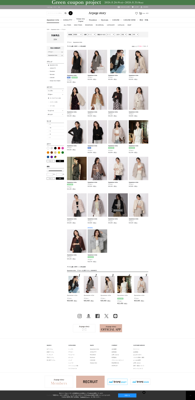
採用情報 (114, 352)
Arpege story (84, 328)
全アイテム (50, 349)
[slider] (48, 171)
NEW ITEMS (78, 25)
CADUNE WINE (130, 20)
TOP (48, 29)
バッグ (70, 360)
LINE (115, 316)
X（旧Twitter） (106, 316)
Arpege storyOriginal (80, 20)
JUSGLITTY (67, 20)
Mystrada (104, 20)
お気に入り (136, 13)
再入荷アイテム (51, 360)
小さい (140, 46)
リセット (51, 161)
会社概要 (114, 349)
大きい (145, 46)
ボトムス (70, 357)
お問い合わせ (115, 354)
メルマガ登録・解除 (138, 357)
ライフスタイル (72, 368)
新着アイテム (50, 352)
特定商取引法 (115, 363)
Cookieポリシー (85, 397)
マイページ (136, 349)
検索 (60, 161)
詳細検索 (71, 13)
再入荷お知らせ (118, 210)
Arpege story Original (55, 80)
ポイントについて (138, 368)
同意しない (143, 392)
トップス (70, 349)
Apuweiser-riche (53, 20)
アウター (63, 29)
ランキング (50, 354)
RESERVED (89, 25)
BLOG (89, 316)
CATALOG (121, 25)
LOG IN (136, 7)
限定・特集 (144, 20)
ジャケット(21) (53, 102)
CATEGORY (111, 25)
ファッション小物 (73, 365)
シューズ (70, 363)
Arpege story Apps (111, 328)
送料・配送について (138, 365)
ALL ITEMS (67, 25)
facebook (97, 316)
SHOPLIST (115, 365)
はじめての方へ (137, 354)
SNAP (129, 25)
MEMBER (145, 7)
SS (50, 127)
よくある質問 (137, 360)
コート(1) (52, 105)
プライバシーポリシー (118, 360)
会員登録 (135, 352)
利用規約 (114, 357)
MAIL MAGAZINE (125, 7)
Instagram (80, 316)
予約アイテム (50, 357)
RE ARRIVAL (100, 25)
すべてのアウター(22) (55, 98)
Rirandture (93, 20)
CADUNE (115, 20)
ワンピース (71, 354)
